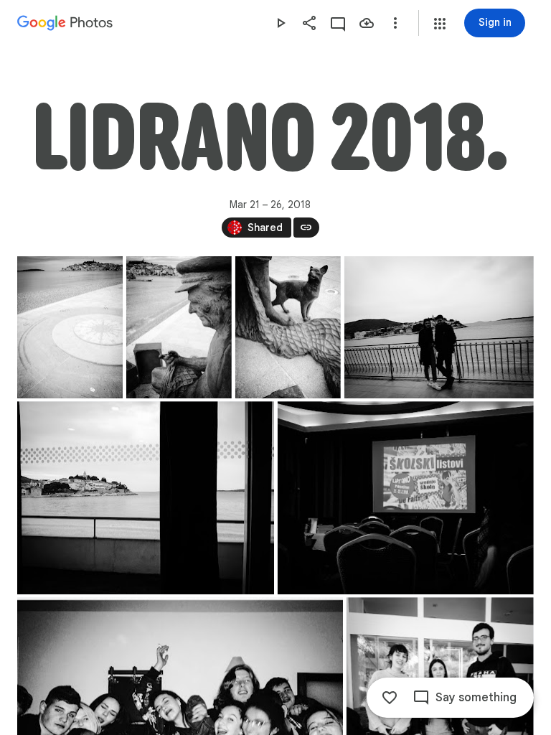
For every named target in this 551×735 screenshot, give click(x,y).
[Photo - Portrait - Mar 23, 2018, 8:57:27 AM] (288, 327)
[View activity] (338, 23)
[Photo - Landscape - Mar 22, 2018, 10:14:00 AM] (406, 497)
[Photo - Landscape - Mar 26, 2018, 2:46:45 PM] (439, 327)
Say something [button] (476, 697)
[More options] (395, 23)
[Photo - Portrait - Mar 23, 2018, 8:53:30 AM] (70, 327)
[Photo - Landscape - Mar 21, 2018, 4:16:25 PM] (145, 497)
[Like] (389, 697)
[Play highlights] (280, 23)
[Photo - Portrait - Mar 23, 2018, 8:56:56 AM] (179, 327)
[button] (439, 23)
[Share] (309, 23)
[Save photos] (366, 23)
